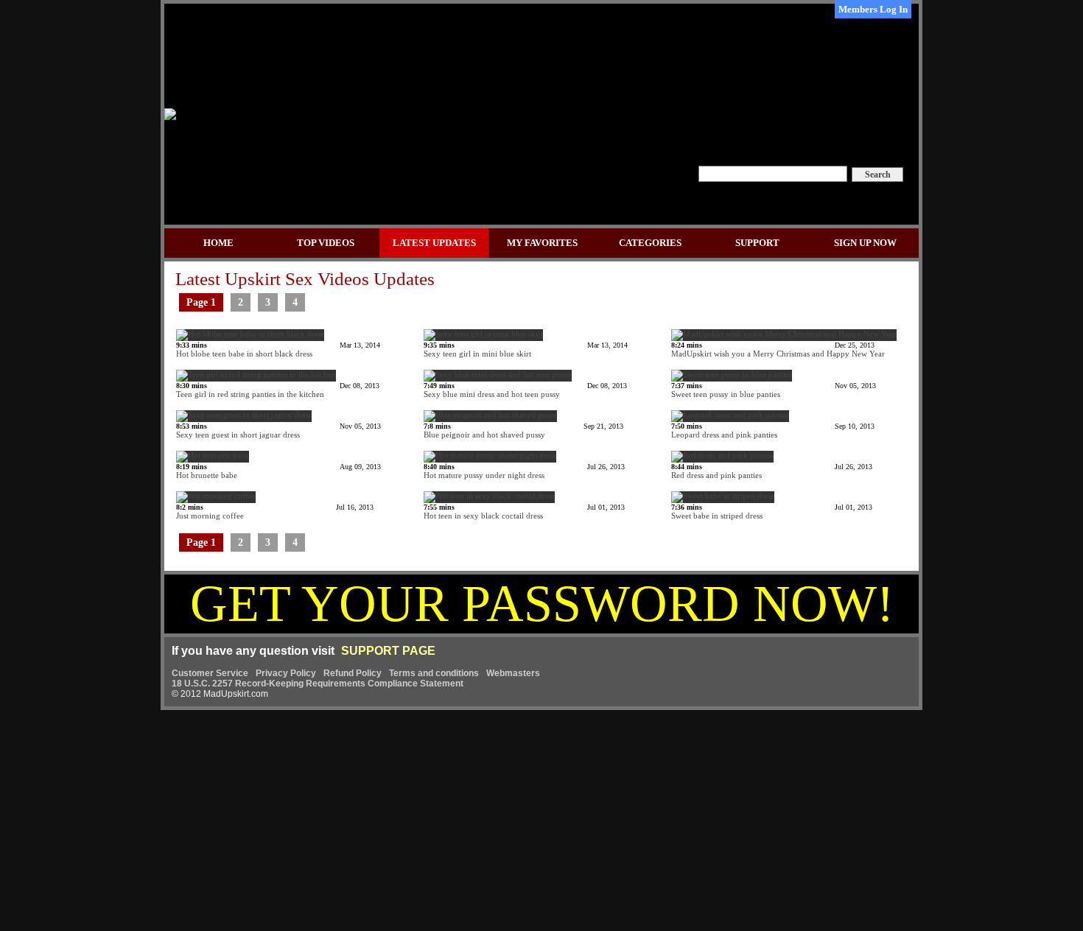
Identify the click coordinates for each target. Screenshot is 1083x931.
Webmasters (513, 673)
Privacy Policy (286, 673)
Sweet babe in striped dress (771, 511)
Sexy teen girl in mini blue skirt (526, 349)
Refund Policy (352, 673)
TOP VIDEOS (325, 242)
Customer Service (210, 673)
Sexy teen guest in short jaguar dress (278, 430)
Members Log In (873, 9)
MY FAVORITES (542, 242)
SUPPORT (757, 242)
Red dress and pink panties (771, 471)
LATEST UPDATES (434, 242)
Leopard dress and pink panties (773, 430)
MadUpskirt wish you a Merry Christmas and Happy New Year (778, 349)
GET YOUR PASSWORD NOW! (542, 603)
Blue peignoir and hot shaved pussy (523, 430)
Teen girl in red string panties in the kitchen (277, 390)
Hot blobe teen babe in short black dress (278, 349)
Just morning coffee (275, 511)
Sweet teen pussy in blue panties (773, 390)
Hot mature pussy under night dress (524, 471)
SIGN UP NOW (865, 242)
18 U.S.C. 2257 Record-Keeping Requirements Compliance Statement (317, 683)
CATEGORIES (650, 242)
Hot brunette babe (278, 471)
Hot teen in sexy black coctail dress (524, 511)
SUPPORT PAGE (388, 650)
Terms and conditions (434, 673)
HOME (218, 242)
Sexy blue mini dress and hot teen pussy (525, 390)
